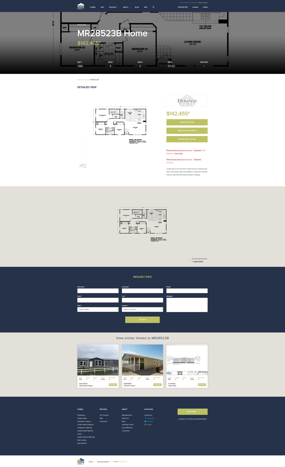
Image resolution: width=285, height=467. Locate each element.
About (124, 409)
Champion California (84, 428)
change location (203, 2)
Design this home (187, 122)
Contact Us (148, 415)
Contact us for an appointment (192, 419)
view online (179, 153)
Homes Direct (122, 462)
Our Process (104, 415)
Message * (169, 296)
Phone (168, 287)
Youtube (150, 421)
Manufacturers (127, 415)
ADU (102, 7)
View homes (191, 412)
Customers (126, 431)
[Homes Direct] (80, 6)
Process (103, 409)
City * (123, 296)
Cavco (79, 434)
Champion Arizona (84, 421)
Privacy (91, 462)
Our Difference (127, 428)
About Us (125, 418)
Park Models (82, 443)
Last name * (125, 287)
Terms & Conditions (103, 462)
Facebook (150, 418)
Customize (103, 421)
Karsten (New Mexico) (85, 431)
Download (197, 150)
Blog (137, 7)
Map (146, 7)
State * (79, 306)
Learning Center (127, 425)
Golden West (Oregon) (85, 425)
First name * (81, 287)
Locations (195, 7)
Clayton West (82, 418)
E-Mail (149, 425)
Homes (93, 7)
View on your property (187, 131)
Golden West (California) (86, 437)
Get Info (142, 320)
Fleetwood (81, 415)
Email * (79, 296)
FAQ (101, 418)
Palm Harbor (82, 440)
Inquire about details (187, 139)
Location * (125, 306)
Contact (205, 7)
